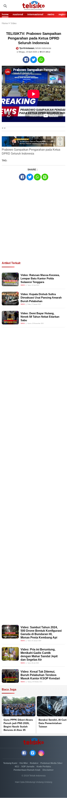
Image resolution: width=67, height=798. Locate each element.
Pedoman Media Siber (51, 763)
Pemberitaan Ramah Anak (27, 770)
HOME (5, 14)
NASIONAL (18, 14)
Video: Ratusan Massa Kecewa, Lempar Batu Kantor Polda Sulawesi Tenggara (40, 279)
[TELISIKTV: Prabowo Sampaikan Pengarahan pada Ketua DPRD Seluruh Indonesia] (26, 59)
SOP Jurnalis (27, 766)
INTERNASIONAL (35, 14)
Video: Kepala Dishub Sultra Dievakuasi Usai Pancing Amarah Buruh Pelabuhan (41, 298)
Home (5, 23)
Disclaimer (48, 770)
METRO (51, 14)
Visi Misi (23, 763)
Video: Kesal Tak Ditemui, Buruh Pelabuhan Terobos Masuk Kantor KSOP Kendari (40, 675)
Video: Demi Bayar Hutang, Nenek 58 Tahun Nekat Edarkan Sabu (40, 317)
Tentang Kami (10, 763)
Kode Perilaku (44, 766)
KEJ (17, 766)
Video (13, 23)
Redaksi (34, 763)
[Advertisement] (33, 226)
